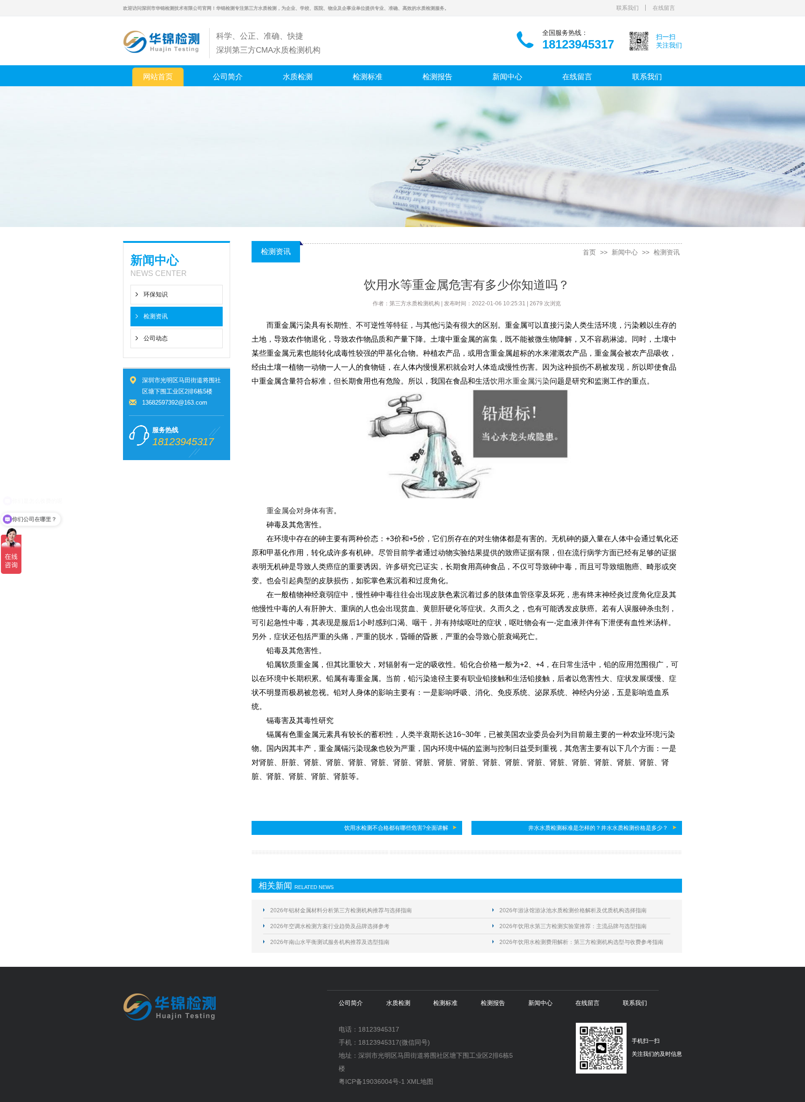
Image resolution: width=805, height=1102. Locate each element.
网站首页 (158, 77)
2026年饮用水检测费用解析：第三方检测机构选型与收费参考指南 (581, 942)
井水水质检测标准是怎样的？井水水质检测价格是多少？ (598, 828)
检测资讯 (155, 316)
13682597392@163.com (174, 402)
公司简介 (228, 77)
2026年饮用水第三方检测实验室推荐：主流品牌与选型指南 (573, 926)
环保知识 (155, 294)
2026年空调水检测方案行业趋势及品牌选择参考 (329, 926)
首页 (589, 252)
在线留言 (664, 8)
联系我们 (627, 8)
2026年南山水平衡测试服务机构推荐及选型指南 (329, 942)
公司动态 (155, 338)
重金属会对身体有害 (300, 511)
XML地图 (420, 1081)
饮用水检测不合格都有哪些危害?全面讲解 (396, 828)
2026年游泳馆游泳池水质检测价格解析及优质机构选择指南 (573, 910)
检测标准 (367, 77)
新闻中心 (507, 77)
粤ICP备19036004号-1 (372, 1081)
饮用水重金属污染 (520, 381)
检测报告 (437, 77)
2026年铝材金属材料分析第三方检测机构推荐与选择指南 (341, 910)
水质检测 (298, 77)
